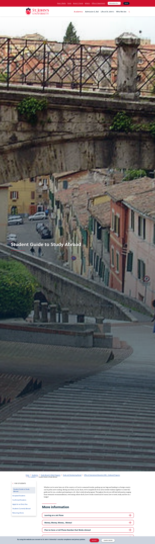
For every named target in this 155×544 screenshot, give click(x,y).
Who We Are (121, 11)
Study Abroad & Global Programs (50, 475)
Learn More (108, 540)
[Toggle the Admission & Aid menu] (92, 14)
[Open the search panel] (128, 13)
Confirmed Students (19, 500)
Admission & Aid (92, 11)
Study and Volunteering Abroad (72, 475)
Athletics (87, 3)
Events (69, 3)
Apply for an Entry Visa (19, 504)
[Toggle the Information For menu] (115, 5)
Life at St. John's (107, 11)
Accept (94, 540)
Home (27, 475)
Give (126, 3)
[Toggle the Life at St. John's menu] (107, 14)
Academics (78, 11)
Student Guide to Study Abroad (21, 490)
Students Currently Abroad (21, 508)
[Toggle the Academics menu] (78, 14)
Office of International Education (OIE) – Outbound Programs (102, 475)
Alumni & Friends (78, 3)
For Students (32, 477)
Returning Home (18, 513)
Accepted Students (18, 496)
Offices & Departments (98, 3)
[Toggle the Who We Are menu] (121, 14)
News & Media (61, 3)
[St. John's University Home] (37, 11)
